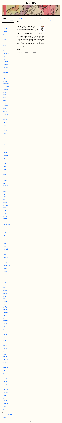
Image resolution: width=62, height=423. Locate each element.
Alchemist (4, 59)
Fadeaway (4, 171)
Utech (4, 398)
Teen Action (5, 376)
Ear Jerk (4, 149)
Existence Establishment (6, 161)
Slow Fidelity (5, 31)
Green (4, 204)
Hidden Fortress (5, 211)
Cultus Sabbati (5, 119)
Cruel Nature (5, 25)
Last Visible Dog (5, 249)
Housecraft (5, 218)
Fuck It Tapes (5, 188)
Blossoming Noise (6, 86)
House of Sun (5, 216)
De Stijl (4, 125)
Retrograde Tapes (5, 321)
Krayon (4, 244)
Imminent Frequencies (6, 224)
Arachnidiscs (5, 65)
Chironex (4, 108)
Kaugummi (5, 238)
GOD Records (5, 200)
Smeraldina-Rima (5, 351)
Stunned (4, 365)
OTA (4, 295)
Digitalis (4, 135)
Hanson (4, 207)
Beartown (4, 80)
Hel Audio (4, 210)
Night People (5, 274)
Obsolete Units (5, 288)
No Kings (4, 279)
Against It (4, 56)
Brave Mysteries (5, 89)
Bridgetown (5, 91)
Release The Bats (5, 320)
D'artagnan (5, 122)
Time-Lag (4, 386)
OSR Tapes (5, 293)
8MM (4, 50)
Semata (4, 342)
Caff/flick (4, 98)
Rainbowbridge (5, 312)
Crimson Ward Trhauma (6, 29)
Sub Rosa (4, 368)
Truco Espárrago (5, 392)
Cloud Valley (5, 111)
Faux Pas (4, 177)
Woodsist (4, 406)
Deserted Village (5, 131)
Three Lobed (5, 384)
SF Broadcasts (5, 343)
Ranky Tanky (5, 315)
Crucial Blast (5, 117)
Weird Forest (5, 401)
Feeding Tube (5, 178)
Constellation (5, 113)
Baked (4, 75)
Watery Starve (5, 400)
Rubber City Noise (6, 331)
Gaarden (4, 191)
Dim (4, 138)
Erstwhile (4, 158)
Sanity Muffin (5, 337)
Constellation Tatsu (6, 114)
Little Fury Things (6, 252)
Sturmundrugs (5, 367)
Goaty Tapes (5, 26)
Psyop (4, 310)
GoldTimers (5, 202)
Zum (4, 409)
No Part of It (5, 280)
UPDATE (26, 52)
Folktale (4, 183)
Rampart (4, 313)
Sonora (4, 357)
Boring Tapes (5, 87)
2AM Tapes (5, 47)
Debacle (4, 128)
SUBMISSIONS (5, 417)
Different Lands (5, 133)
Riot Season (5, 323)
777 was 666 (5, 48)
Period (4, 302)
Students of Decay (6, 362)
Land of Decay (5, 248)
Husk (4, 219)
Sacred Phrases (5, 335)
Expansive (4, 164)
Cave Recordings (5, 103)
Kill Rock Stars (5, 240)
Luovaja (4, 254)
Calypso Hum (5, 100)
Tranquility (5, 390)
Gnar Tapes (5, 197)
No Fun (4, 277)
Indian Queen (5, 227)
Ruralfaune (5, 332)
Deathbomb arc (5, 127)
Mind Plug (5, 262)
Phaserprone (5, 306)
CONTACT (5, 415)
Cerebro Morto (5, 105)
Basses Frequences (6, 76)
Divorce (4, 139)
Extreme (4, 166)
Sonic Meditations (6, 36)
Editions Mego (5, 152)
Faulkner (4, 175)
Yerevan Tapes (5, 408)
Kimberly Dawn (5, 241)
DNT (4, 141)
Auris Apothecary (6, 70)
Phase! (4, 304)
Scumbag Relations (6, 339)
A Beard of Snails (6, 53)
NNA (4, 276)
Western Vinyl (5, 403)
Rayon (4, 317)
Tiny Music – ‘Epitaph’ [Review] (39, 18)
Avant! (4, 73)
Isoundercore (5, 232)
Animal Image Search (6, 64)
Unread (4, 395)
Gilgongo (4, 196)
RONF (4, 326)
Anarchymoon (5, 61)
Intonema (4, 230)
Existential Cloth (5, 163)
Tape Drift (4, 375)
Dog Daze (4, 142)
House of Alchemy (6, 215)
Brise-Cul (4, 92)
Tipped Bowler (5, 389)
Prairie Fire (5, 309)
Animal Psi (31, 3)
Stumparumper (5, 364)
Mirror (4, 263)
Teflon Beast (5, 378)
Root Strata (5, 328)
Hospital (4, 213)
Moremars (4, 39)
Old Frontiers (5, 290)
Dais (4, 124)
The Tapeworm (5, 379)
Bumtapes (4, 94)
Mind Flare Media (6, 260)
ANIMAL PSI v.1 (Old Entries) (8, 414)
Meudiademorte (5, 257)
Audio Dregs (5, 69)
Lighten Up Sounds (6, 251)
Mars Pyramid (5, 255)
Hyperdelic (5, 221)
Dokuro (4, 144)
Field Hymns (5, 180)
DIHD (4, 136)
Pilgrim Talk (5, 307)
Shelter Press (5, 345)
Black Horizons (5, 81)
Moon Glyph (5, 268)
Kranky (4, 243)
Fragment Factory (6, 186)
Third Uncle (5, 381)
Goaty (4, 199)
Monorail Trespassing (6, 266)
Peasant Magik (5, 299)
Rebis (4, 318)
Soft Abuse (5, 354)
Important (4, 226)
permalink (34, 52)
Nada (4, 273)
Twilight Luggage (5, 393)
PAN (4, 298)
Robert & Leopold (6, 324)
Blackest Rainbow (6, 83)
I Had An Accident (6, 222)
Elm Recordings (5, 155)
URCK (4, 397)
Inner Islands (5, 229)
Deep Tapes (5, 130)
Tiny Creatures (5, 387)
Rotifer (4, 329)
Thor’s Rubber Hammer (6, 382)
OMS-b (4, 291)
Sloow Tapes (5, 348)
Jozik (4, 235)
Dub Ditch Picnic (5, 147)
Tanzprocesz (5, 34)
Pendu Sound (5, 301)
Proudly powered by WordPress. (25, 421)
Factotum (4, 169)
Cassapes (4, 102)
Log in (50, 20)
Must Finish (5, 271)
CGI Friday (5, 106)
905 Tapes (4, 51)
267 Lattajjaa (5, 45)
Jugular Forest (5, 237)
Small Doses (5, 350)
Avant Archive (5, 72)
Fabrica (4, 167)
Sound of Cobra (5, 359)
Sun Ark (4, 370)
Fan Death (4, 174)
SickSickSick (5, 346)
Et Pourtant (5, 160)
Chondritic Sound (6, 109)
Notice (4, 287)
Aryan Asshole (5, 67)
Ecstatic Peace (5, 150)
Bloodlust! (4, 84)
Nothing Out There (6, 285)
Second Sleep (5, 340)
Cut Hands (5, 120)
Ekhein (4, 153)
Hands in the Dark (20, 18)
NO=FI (4, 282)
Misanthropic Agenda (6, 265)
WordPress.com (39, 421)
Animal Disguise (5, 62)
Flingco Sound (5, 182)
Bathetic (4, 78)
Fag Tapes (4, 172)
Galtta (4, 193)
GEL (4, 194)
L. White (4, 246)
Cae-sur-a (4, 97)
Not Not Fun (5, 284)
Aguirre (4, 58)
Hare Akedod (5, 208)
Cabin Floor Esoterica (6, 95)
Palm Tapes (5, 296)
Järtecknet (4, 233)
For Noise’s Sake (5, 185)
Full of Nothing (5, 189)
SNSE (4, 353)
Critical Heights (5, 116)
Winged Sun (5, 404)
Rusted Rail (5, 334)
